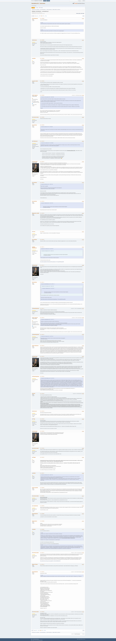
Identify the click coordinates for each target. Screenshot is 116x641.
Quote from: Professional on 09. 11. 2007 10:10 (48, 288)
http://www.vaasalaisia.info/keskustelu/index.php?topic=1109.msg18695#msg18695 (52, 261)
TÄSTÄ (54, 328)
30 (38, 630)
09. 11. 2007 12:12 (42, 317)
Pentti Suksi (35, 161)
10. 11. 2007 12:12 (42, 564)
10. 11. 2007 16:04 (42, 611)
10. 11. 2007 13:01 (42, 571)
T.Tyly (34, 418)
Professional (35, 141)
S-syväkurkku (35, 505)
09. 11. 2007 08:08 (42, 18)
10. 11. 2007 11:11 (42, 552)
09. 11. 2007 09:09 (42, 95)
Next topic (82, 13)
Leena (34, 231)
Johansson (35, 40)
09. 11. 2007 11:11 (42, 265)
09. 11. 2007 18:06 (42, 448)
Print (83, 630)
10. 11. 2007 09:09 (42, 529)
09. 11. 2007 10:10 (42, 161)
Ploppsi (34, 457)
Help (77, 639)
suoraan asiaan (36, 117)
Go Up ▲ (84, 639)
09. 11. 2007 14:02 (42, 376)
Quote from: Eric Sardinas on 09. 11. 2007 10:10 (47, 248)
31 (39, 630)
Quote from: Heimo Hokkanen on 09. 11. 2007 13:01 (47, 378)
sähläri (34, 58)
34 (42, 630)
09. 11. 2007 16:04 (42, 431)
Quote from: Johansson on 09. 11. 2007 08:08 (47, 126)
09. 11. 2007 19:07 (42, 457)
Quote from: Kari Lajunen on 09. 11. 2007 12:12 (47, 336)
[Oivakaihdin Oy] (32, 103)
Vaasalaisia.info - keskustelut (38, 3)
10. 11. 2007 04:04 (42, 487)
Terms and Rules (80, 639)
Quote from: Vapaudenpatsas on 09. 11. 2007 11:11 (47, 319)
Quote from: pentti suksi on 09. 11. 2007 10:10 (47, 184)
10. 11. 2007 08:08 (42, 513)
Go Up (32, 630)
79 (44, 630)
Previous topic (78, 13)
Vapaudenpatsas (36, 308)
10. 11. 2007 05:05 (42, 505)
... (37, 630)
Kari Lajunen (35, 95)
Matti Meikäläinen (34, 247)
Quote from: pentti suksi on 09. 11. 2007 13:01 (47, 474)
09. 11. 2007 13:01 (42, 345)
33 (41, 630)
